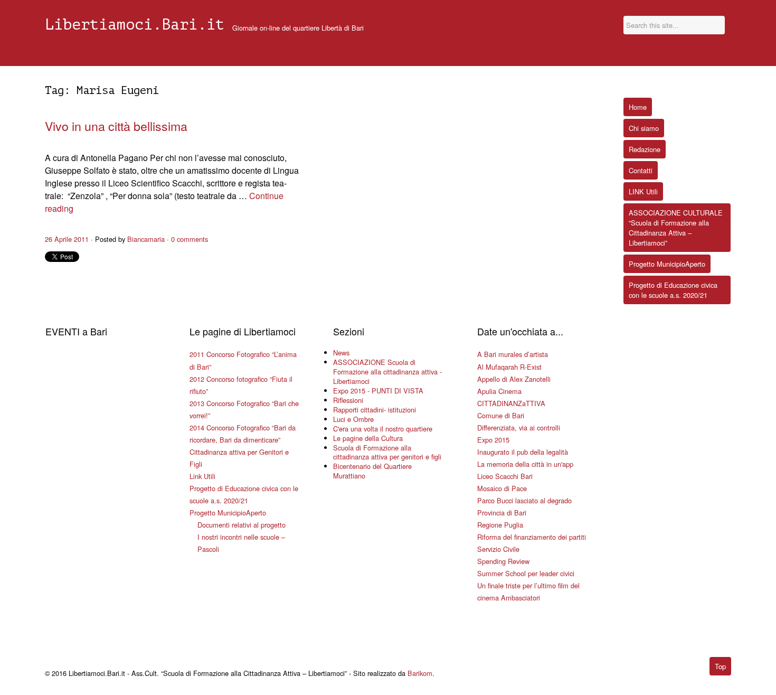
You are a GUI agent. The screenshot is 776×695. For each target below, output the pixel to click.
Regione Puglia (500, 525)
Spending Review (503, 561)
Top (720, 666)
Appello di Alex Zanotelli (514, 379)
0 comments (189, 239)
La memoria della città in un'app (525, 464)
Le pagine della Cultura (368, 438)
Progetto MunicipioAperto (228, 513)
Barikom (420, 673)
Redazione (644, 149)
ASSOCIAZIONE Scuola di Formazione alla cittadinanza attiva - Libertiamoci (387, 371)
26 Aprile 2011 (67, 239)
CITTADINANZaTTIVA (511, 403)
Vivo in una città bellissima (116, 126)
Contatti (640, 170)
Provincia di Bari (501, 513)
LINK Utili (643, 191)
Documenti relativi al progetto (241, 525)
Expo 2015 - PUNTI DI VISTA (378, 391)
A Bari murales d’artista (512, 354)
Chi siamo (644, 128)
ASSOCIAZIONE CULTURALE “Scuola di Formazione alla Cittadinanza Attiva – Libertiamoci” (676, 228)
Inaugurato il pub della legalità (522, 452)
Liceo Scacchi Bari (505, 476)
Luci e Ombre (353, 419)
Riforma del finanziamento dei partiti (531, 537)
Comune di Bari (500, 415)
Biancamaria (146, 239)
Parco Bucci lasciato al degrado (524, 500)
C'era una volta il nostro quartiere (382, 429)
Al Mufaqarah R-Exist (509, 367)
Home (638, 107)
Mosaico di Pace (502, 488)
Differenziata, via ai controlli (518, 427)
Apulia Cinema (499, 391)
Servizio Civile (498, 549)
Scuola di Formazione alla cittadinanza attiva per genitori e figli (387, 452)
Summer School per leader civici (525, 573)
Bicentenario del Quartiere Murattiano (372, 471)
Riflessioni (348, 400)
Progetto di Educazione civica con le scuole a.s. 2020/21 (673, 290)
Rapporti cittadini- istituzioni (374, 410)
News (341, 353)
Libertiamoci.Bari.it (134, 24)
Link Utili (202, 476)
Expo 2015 (493, 440)
